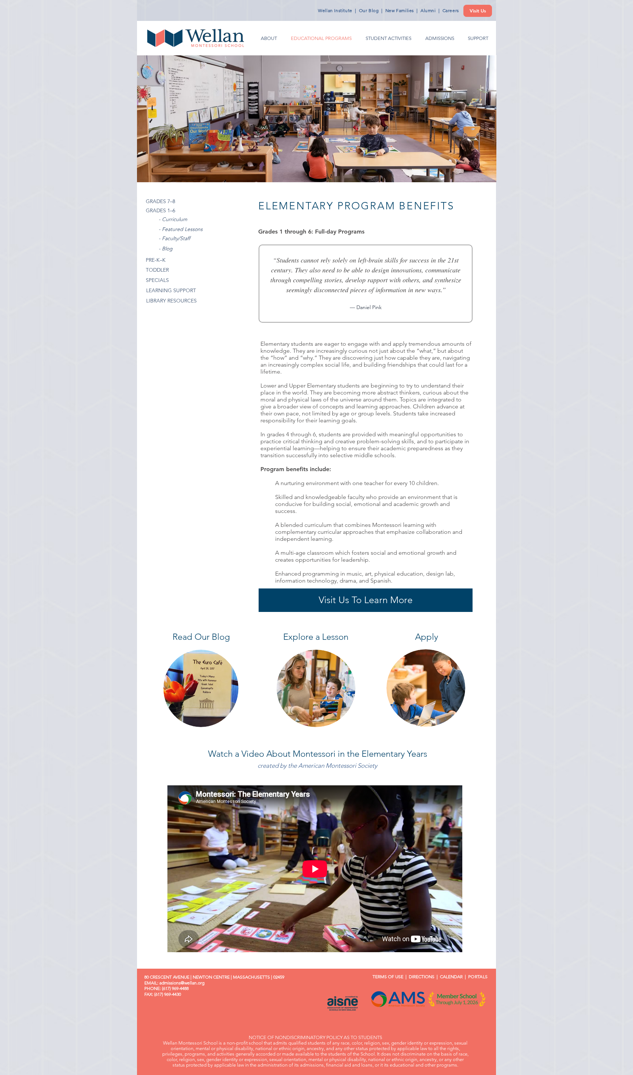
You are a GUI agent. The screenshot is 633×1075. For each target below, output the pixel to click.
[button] (614, 15)
